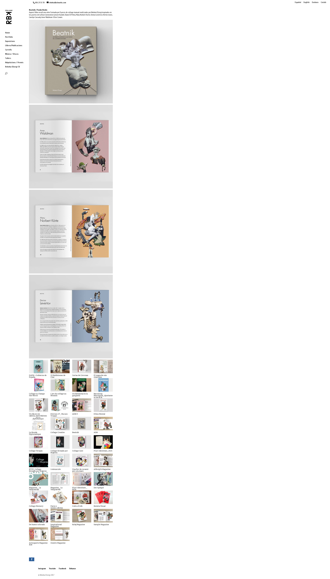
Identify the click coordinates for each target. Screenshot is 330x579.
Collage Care (77, 451)
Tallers (8, 58)
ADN (96, 432)
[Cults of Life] (81, 497)
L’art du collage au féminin (58, 395)
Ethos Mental (99, 414)
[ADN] (103, 423)
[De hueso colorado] (38, 515)
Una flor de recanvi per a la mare (80, 470)
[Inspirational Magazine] (60, 515)
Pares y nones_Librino (57, 507)
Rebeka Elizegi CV (12, 67)
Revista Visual (100, 506)
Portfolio (9, 37)
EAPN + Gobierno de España (38, 376)
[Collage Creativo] (60, 423)
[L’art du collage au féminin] (60, 385)
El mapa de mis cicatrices (100, 376)
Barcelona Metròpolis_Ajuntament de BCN (103, 395)
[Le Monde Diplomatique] (38, 423)
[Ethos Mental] (103, 405)
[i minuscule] (60, 460)
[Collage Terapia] (38, 442)
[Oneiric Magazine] (60, 534)
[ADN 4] (81, 405)
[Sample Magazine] (103, 515)
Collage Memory (36, 506)
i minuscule (56, 469)
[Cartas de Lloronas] (81, 366)
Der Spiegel (99, 488)
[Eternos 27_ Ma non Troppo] (60, 405)
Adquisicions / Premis (14, 63)
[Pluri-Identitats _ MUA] (81, 479)
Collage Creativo (58, 432)
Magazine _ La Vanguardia (35, 489)
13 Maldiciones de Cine (58, 376)
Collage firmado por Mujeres (59, 452)
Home (7, 33)
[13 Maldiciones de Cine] (60, 366)
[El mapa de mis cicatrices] (103, 366)
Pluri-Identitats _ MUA (79, 489)
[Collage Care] (81, 442)
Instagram (42, 568)
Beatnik (75, 432)
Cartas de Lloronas (80, 375)
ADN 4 (75, 414)
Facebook (62, 568)
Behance (72, 568)
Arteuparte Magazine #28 (38, 544)
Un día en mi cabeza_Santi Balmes (38, 415)
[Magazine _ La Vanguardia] (38, 479)
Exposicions (10, 41)
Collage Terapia (35, 451)
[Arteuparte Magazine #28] (38, 534)
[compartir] (31, 559)
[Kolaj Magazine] (81, 515)
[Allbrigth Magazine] (103, 460)
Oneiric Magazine (58, 543)
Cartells (8, 50)
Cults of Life (77, 506)
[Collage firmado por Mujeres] (60, 442)
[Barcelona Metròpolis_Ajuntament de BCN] (103, 385)
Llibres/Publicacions (13, 46)
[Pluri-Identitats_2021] (103, 442)
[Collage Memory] (38, 497)
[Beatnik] (81, 423)
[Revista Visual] (103, 497)
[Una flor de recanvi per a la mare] (81, 460)
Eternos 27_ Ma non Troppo (59, 415)
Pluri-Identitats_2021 (103, 451)
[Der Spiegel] (103, 479)
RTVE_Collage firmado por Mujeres (38, 470)
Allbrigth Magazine (102, 469)
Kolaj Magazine (78, 524)
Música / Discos (11, 54)
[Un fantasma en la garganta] (81, 385)
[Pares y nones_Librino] (60, 497)
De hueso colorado (37, 524)
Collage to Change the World (37, 395)
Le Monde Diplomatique (35, 433)
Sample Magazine (101, 524)
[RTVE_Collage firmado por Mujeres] (38, 460)
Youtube (52, 568)
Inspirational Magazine (56, 525)
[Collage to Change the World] (38, 385)
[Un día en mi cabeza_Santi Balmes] (38, 405)
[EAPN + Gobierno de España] (38, 366)
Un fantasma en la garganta (80, 395)
